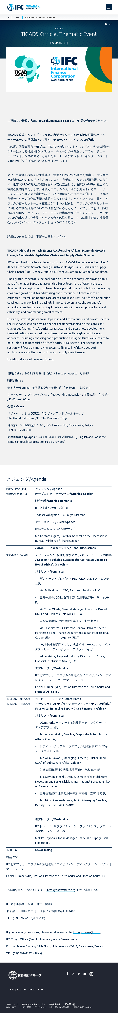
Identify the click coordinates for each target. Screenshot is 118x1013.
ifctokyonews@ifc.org (60, 890)
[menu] (109, 7)
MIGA (32, 990)
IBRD (12, 990)
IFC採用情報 (54, 1004)
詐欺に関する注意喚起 (59, 1007)
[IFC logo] (24, 7)
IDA (19, 990)
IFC (25, 990)
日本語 (68, 1004)
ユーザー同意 (25, 1007)
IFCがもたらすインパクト (33, 1004)
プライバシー (40, 1007)
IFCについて (12, 1004)
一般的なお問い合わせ (82, 1007)
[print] (105, 24)
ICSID (40, 990)
